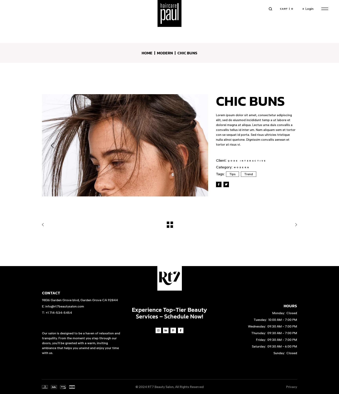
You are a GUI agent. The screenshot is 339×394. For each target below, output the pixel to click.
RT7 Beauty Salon (161, 387)
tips (232, 174)
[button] (52, 145)
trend (248, 174)
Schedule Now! (183, 316)
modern (242, 167)
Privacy (291, 387)
